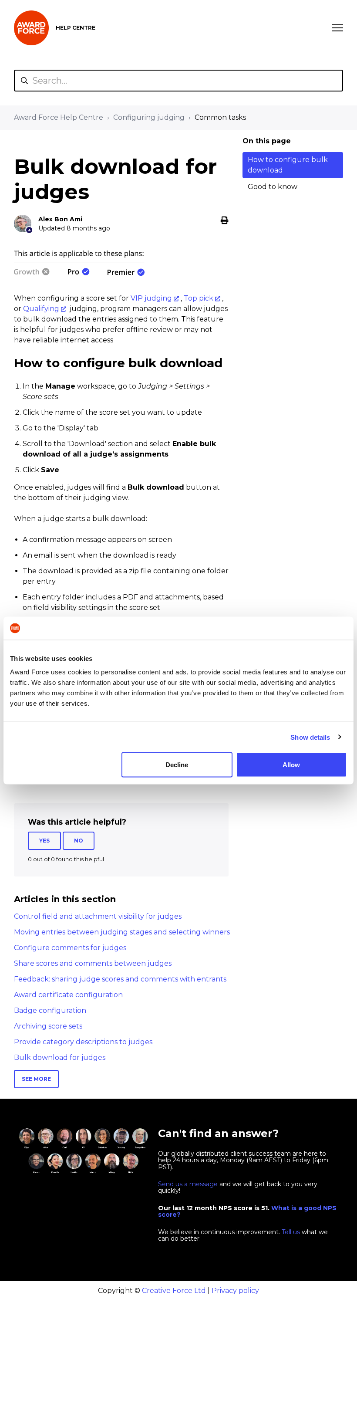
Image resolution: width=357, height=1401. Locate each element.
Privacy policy (235, 1290)
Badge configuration (50, 1010)
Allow (291, 764)
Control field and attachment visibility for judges (98, 916)
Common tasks (220, 117)
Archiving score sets (48, 1026)
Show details (310, 737)
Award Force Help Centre (58, 117)
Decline (176, 764)
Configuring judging (149, 117)
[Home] (31, 27)
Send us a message (188, 1184)
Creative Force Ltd (174, 1290)
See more (36, 1079)
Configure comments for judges (70, 948)
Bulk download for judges (59, 1057)
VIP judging (151, 298)
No (78, 840)
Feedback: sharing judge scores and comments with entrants (120, 979)
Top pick (198, 298)
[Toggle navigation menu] (337, 27)
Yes (44, 840)
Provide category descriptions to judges (83, 1042)
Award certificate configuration (68, 995)
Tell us (291, 1232)
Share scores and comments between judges (93, 963)
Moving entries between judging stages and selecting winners (122, 932)
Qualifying (41, 309)
